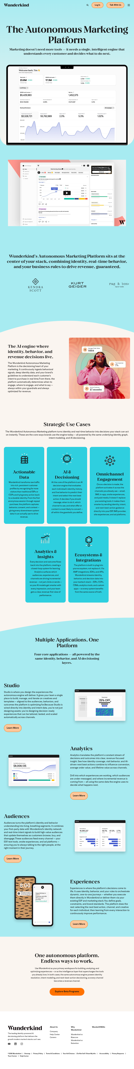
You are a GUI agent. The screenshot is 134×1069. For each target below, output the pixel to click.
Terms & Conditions (53, 1053)
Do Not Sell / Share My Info (86, 1053)
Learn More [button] (13, 728)
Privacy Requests (118, 1053)
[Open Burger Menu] (128, 5)
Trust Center (12, 1056)
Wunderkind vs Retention (77, 1042)
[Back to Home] (16, 5)
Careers (53, 1037)
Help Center (55, 1035)
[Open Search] (87, 5)
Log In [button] (97, 5)
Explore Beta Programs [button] (67, 992)
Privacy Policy (38, 1053)
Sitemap (27, 1053)
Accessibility (104, 1053)
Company (54, 1032)
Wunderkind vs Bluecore (77, 1036)
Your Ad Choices (69, 1053)
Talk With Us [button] (115, 5)
